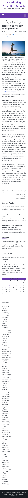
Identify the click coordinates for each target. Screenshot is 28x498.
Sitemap (24, 492)
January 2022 (5, 395)
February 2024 (6, 348)
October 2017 (5, 434)
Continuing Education (19, 31)
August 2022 (5, 381)
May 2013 (4, 477)
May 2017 (4, 442)
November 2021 (6, 398)
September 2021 (6, 402)
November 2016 (6, 453)
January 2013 (5, 485)
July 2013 (4, 474)
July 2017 (4, 438)
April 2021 (4, 410)
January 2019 (5, 421)
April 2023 (4, 366)
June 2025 (4, 321)
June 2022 (4, 385)
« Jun (3, 298)
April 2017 (4, 443)
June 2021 (4, 406)
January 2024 (5, 349)
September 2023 (6, 357)
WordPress (14, 495)
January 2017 (5, 449)
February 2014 (5, 464)
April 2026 (4, 310)
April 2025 (4, 325)
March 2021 (5, 411)
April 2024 (4, 344)
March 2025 (5, 327)
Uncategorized (5, 187)
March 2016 (5, 460)
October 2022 (5, 378)
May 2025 (4, 323)
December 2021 (6, 396)
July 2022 (4, 383)
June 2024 (4, 340)
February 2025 (6, 329)
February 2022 (5, 393)
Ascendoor (14, 494)
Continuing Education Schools (13, 492)
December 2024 (6, 331)
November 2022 (6, 376)
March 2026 (5, 312)
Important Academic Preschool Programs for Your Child (12, 226)
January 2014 (5, 466)
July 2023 (4, 361)
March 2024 (5, 346)
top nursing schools (10, 91)
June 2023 (4, 363)
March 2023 (5, 368)
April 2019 (4, 415)
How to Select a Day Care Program (13, 206)
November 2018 (6, 423)
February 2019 (5, 419)
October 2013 (5, 468)
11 (5, 287)
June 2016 (4, 457)
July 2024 (4, 338)
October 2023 (5, 355)
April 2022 (4, 389)
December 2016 (6, 451)
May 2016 (4, 458)
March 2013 (5, 481)
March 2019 (5, 417)
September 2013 (6, 470)
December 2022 (6, 374)
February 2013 (5, 483)
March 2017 (5, 445)
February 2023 (5, 370)
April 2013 (4, 479)
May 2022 (4, 387)
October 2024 (5, 334)
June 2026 (4, 308)
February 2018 (5, 430)
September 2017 (6, 436)
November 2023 (6, 353)
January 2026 (5, 316)
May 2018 (4, 428)
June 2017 (4, 440)
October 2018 (5, 425)
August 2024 (5, 336)
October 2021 (5, 400)
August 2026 (5, 306)
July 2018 (4, 427)
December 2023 (6, 351)
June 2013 (4, 475)
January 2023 (5, 372)
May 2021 (4, 408)
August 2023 (5, 359)
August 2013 (5, 472)
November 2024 (6, 333)
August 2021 (5, 404)
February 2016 (5, 462)
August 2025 (5, 318)
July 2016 (4, 455)
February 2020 (5, 413)
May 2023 (4, 365)
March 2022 (5, 391)
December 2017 (6, 432)
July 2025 (4, 319)
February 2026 (5, 314)
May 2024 (4, 342)
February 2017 (5, 447)
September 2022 (6, 380)
